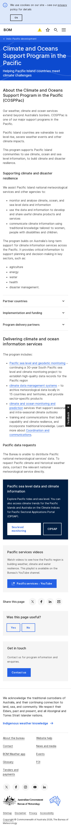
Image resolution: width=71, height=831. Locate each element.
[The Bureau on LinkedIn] (44, 787)
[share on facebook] (41, 601)
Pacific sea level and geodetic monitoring (37, 363)
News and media (46, 746)
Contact (8, 746)
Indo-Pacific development (21, 38)
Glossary (8, 761)
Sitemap (7, 813)
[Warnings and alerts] (39, 29)
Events (40, 753)
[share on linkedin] (50, 601)
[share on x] (32, 601)
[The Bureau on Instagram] (25, 787)
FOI (38, 761)
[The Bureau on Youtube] (35, 787)
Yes (13, 627)
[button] (35, 301)
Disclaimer (20, 813)
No (28, 627)
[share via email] (58, 601)
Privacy (33, 813)
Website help (44, 738)
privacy (62, 5)
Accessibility (47, 813)
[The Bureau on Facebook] (16, 787)
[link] (28, 723)
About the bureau (14, 738)
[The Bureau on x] (6, 787)
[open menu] (63, 29)
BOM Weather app (14, 753)
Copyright (8, 819)
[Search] (55, 29)
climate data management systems (33, 385)
